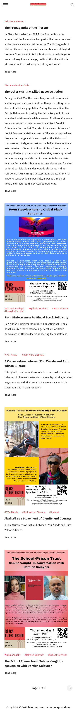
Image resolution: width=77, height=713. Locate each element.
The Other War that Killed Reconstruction (33, 92)
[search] (71, 5)
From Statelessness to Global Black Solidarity (36, 317)
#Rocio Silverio (60, 308)
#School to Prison (57, 655)
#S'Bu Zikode (11, 512)
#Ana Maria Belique (14, 308)
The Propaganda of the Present (26, 28)
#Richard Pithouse (13, 21)
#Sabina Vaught (12, 655)
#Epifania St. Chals (38, 308)
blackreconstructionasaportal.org (49, 707)
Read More (10, 71)
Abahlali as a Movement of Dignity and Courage (37, 518)
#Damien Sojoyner (34, 655)
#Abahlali (54, 512)
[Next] (70, 688)
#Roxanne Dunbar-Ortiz (16, 85)
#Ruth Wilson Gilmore (33, 355)
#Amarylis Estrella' (14, 311)
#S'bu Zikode (11, 355)
